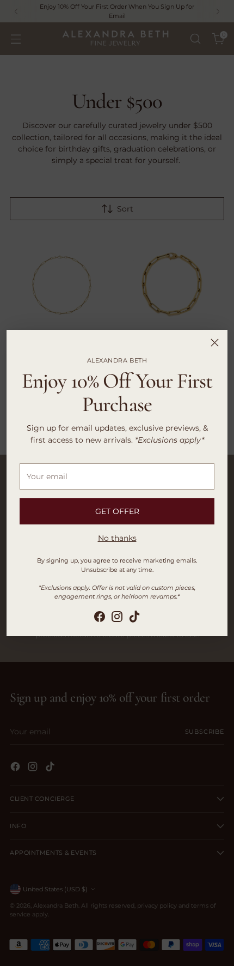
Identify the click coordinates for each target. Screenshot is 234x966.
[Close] (214, 342)
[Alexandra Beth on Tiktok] (134, 618)
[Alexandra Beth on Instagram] (117, 618)
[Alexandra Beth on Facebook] (99, 618)
